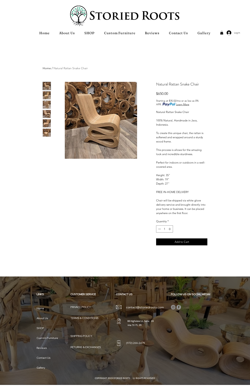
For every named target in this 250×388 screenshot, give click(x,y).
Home (47, 68)
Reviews (42, 348)
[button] (221, 32)
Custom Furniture (47, 338)
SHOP (40, 328)
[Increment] (170, 229)
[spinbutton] (165, 229)
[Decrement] (159, 229)
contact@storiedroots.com (145, 307)
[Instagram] (173, 307)
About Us (42, 318)
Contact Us (44, 357)
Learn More (182, 104)
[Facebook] (178, 307)
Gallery (41, 367)
